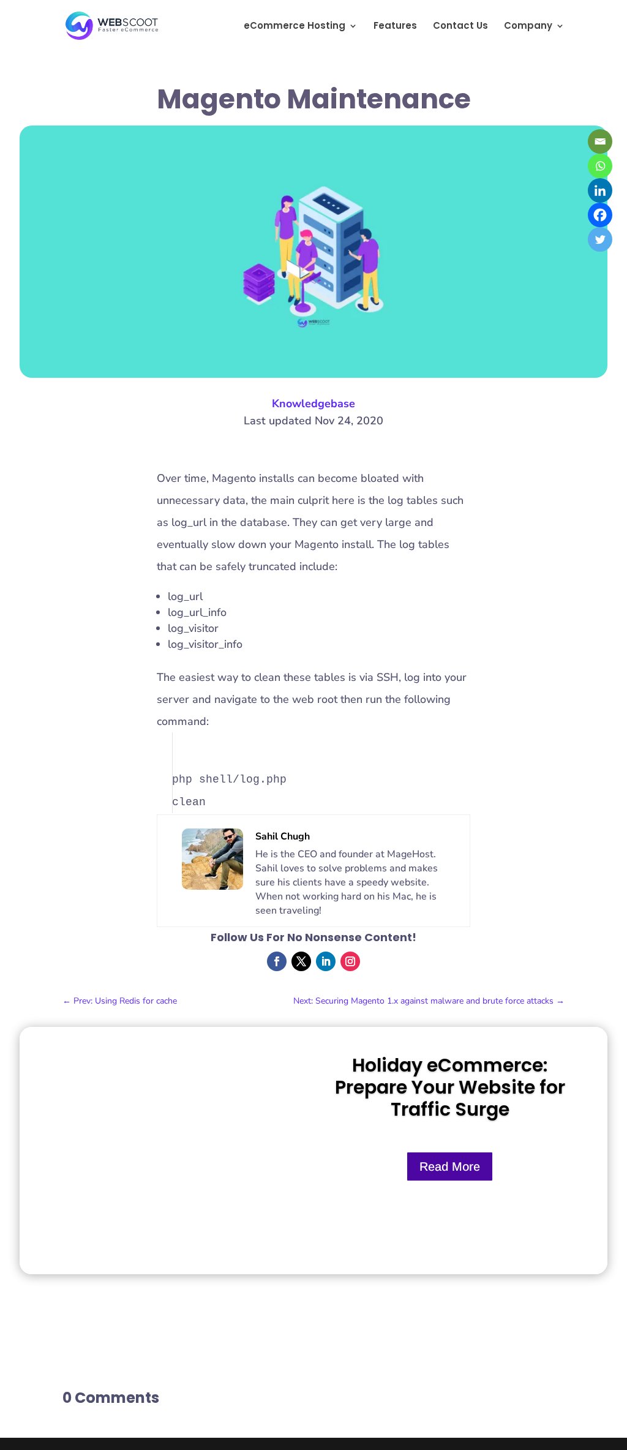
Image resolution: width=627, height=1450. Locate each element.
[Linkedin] (600, 190)
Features (395, 26)
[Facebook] (600, 215)
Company (528, 26)
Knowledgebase (313, 403)
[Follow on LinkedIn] (326, 961)
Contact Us (460, 26)
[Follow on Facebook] (277, 961)
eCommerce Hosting (294, 26)
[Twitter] (600, 239)
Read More (449, 1166)
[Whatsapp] (600, 166)
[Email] (600, 141)
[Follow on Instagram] (350, 961)
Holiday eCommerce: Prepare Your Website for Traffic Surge (450, 1087)
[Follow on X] (301, 961)
